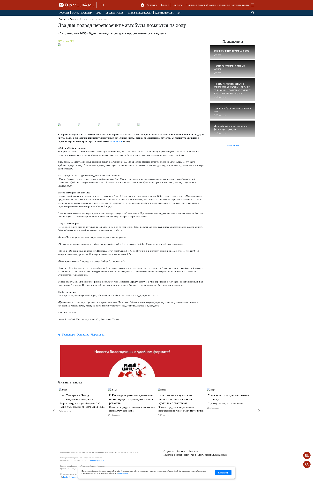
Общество (83, 334)
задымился (116, 141)
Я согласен (223, 473)
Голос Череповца (82, 13)
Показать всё (232, 145)
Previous (54, 84)
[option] (82, 401)
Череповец (97, 334)
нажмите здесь (123, 473)
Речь (98, 13)
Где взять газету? (114, 13)
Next (209, 84)
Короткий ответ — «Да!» (168, 13)
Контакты (177, 5)
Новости (64, 13)
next (257, 408)
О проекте (152, 5)
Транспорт (68, 334)
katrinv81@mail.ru (70, 477)
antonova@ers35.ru (96, 460)
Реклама (165, 5)
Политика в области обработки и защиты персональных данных (217, 5)
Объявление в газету (140, 13)
